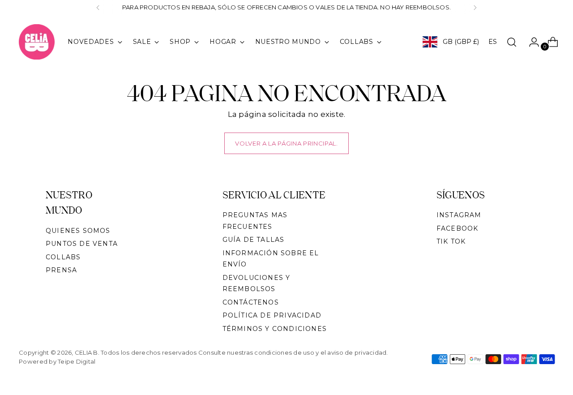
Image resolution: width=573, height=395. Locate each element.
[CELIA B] (37, 42)
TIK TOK (451, 241)
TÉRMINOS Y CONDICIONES (274, 329)
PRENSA (61, 270)
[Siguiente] (475, 7)
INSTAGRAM (459, 215)
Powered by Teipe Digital (57, 361)
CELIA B (86, 352)
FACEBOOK (457, 228)
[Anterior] (98, 7)
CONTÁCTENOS (250, 302)
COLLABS (63, 257)
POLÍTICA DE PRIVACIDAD (271, 315)
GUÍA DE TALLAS (253, 240)
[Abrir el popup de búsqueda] (512, 42)
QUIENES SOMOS (78, 231)
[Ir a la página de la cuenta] (530, 42)
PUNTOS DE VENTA (82, 244)
